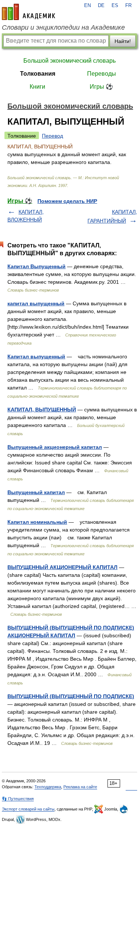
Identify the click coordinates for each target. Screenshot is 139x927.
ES (115, 5)
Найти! (123, 41)
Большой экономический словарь (69, 60)
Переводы (101, 73)
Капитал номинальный (37, 522)
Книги (37, 86)
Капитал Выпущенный (36, 266)
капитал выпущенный (35, 303)
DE (101, 5)
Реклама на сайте (80, 787)
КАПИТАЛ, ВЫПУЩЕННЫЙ (41, 409)
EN (87, 5)
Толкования (37, 73)
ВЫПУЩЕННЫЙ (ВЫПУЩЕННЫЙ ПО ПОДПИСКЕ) (70, 696)
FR (128, 5)
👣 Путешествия (18, 798)
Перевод (52, 136)
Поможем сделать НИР (67, 201)
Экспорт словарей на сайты (28, 809)
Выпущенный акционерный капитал (54, 447)
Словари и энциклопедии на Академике (63, 27)
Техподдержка (47, 787)
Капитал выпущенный (36, 356)
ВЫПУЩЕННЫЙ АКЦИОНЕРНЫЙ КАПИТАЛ (62, 567)
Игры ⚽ (101, 86)
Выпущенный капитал (36, 492)
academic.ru (28, 12)
